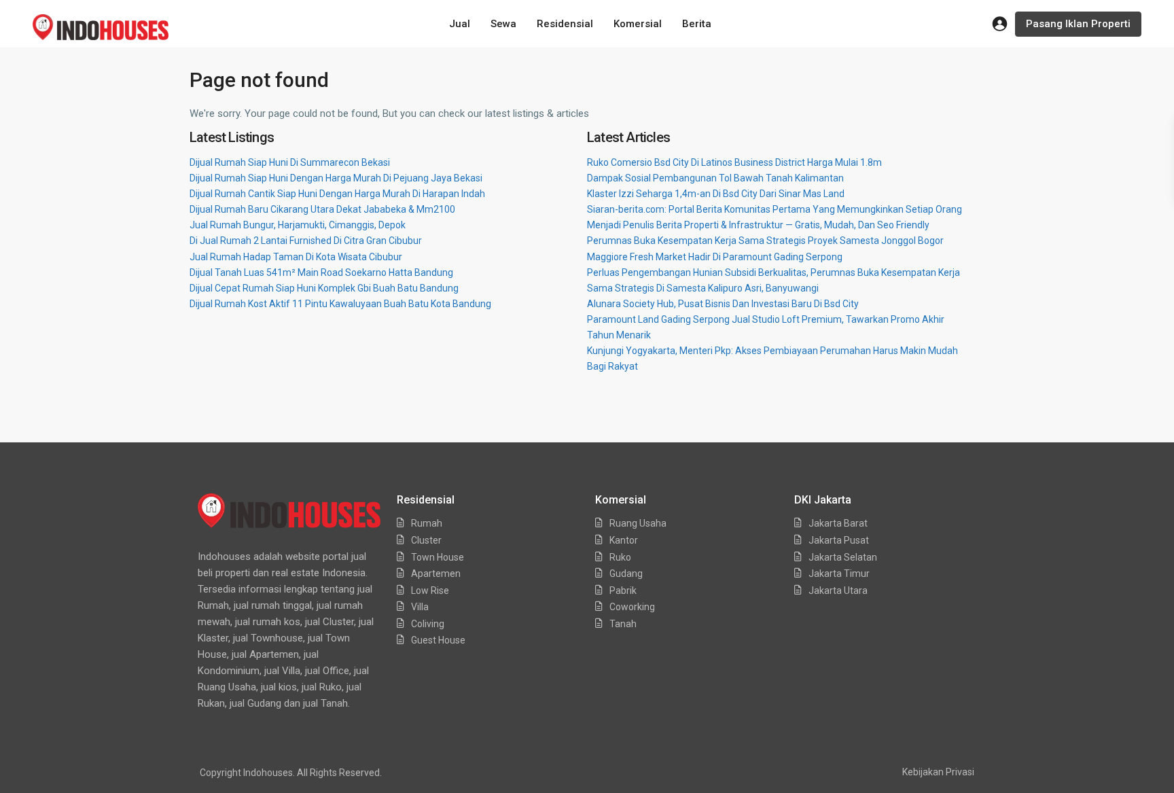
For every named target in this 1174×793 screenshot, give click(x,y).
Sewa (503, 24)
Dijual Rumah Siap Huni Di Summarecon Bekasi (290, 162)
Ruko (620, 557)
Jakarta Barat (838, 523)
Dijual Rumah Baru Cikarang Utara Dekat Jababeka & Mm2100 (322, 209)
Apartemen (436, 573)
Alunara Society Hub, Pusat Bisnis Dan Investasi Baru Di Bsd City (723, 303)
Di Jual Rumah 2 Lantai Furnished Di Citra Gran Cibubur (306, 240)
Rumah (426, 523)
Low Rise (430, 590)
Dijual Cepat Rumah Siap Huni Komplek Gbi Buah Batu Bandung (324, 288)
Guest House (438, 640)
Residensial (565, 24)
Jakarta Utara (838, 590)
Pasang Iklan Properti (1078, 24)
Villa (420, 606)
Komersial (637, 24)
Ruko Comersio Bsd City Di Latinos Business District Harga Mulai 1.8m (734, 162)
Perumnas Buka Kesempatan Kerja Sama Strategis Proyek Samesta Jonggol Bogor (765, 240)
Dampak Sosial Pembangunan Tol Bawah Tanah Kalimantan (715, 178)
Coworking (632, 606)
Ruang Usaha (637, 523)
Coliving (427, 623)
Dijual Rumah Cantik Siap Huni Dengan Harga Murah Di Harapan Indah (337, 193)
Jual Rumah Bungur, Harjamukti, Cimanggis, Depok (298, 224)
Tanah (623, 623)
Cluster (426, 540)
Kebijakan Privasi (938, 771)
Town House (437, 557)
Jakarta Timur (839, 573)
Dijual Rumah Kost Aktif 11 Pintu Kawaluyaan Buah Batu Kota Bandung (340, 303)
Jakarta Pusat (838, 540)
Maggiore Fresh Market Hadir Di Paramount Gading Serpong (714, 256)
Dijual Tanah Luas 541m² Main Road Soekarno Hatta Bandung (321, 272)
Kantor (623, 540)
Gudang (626, 573)
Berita (696, 24)
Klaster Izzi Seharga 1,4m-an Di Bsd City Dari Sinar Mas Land (715, 193)
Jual (459, 24)
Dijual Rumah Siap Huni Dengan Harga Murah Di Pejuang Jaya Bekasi (336, 178)
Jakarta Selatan (842, 557)
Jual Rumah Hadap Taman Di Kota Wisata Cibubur (296, 256)
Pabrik (623, 590)
